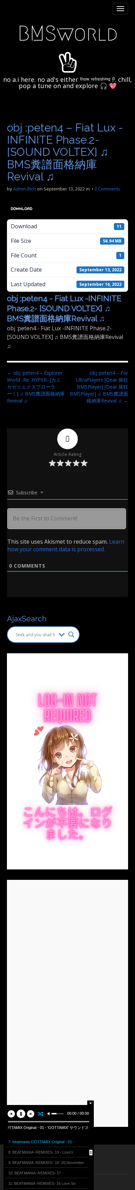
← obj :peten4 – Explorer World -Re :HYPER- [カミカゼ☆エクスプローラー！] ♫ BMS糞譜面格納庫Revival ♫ (36, 386)
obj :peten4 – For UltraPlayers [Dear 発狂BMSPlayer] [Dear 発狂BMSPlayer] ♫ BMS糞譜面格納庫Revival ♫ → (99, 386)
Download (21, 209)
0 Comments (107, 189)
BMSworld (68, 33)
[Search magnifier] (71, 634)
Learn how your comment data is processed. (65, 545)
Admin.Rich (24, 189)
